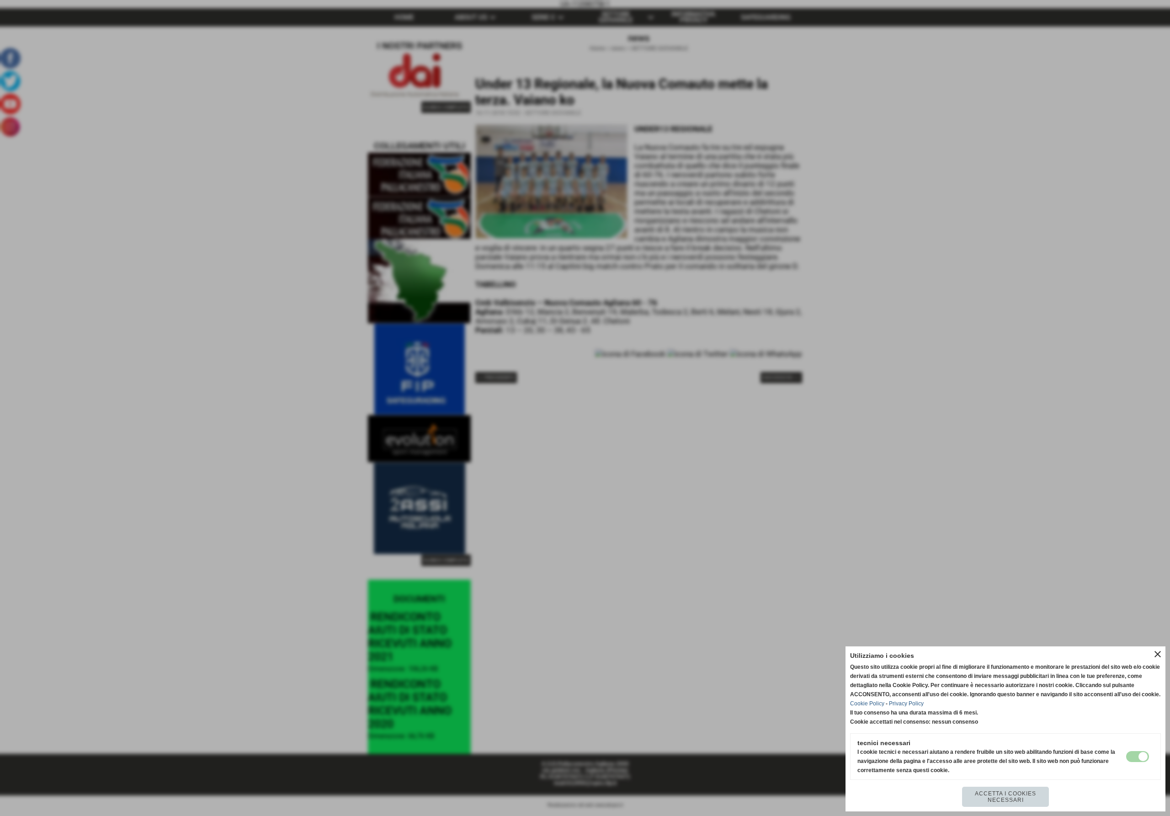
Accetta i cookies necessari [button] (1005, 796)
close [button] (1157, 654)
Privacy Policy (906, 703)
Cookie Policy (867, 703)
